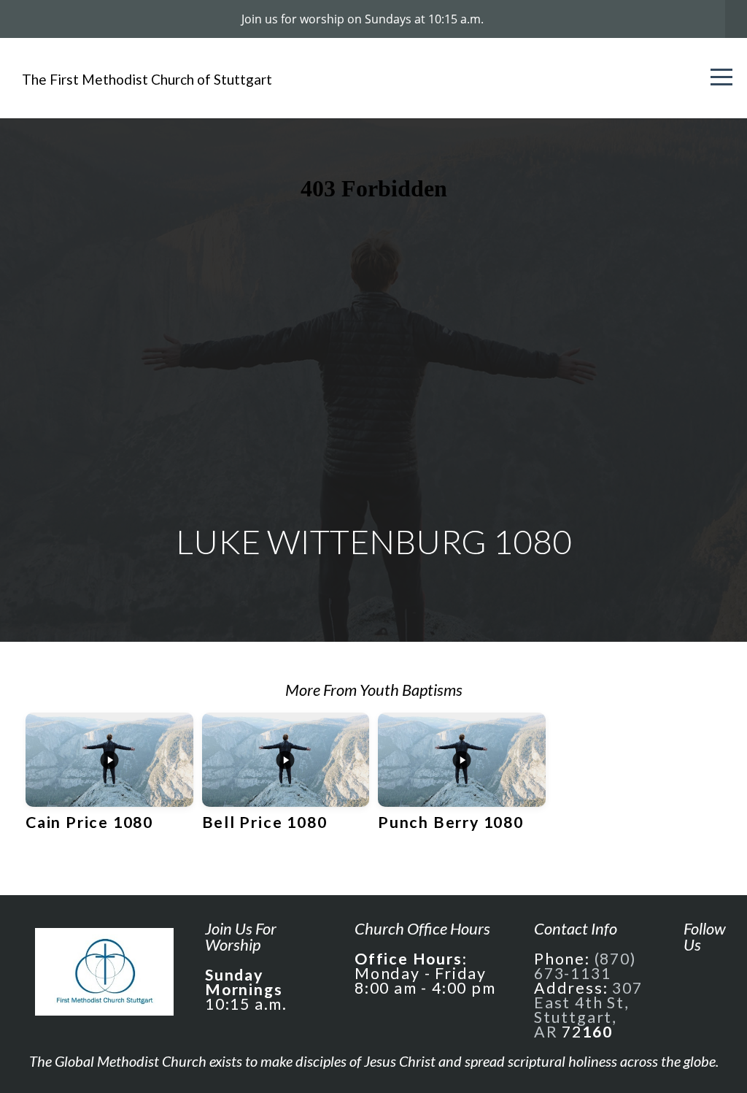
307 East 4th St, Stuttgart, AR (588, 1009)
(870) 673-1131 (585, 966)
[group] (109, 780)
